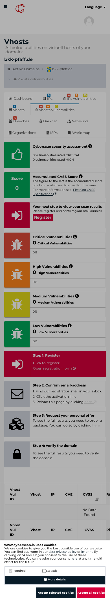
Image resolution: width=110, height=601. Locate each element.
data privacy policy (62, 552)
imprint (87, 552)
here (74, 558)
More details (56, 579)
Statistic (52, 571)
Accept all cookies (91, 593)
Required (19, 571)
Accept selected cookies (56, 593)
